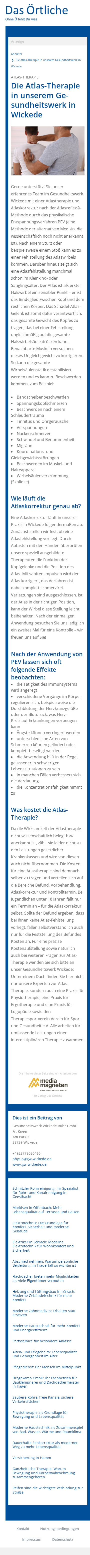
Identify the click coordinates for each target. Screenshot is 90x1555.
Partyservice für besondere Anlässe (42, 1341)
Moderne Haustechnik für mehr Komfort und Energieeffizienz (46, 1328)
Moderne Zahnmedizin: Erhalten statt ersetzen (44, 1313)
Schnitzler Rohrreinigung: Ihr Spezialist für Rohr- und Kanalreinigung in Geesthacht (45, 1192)
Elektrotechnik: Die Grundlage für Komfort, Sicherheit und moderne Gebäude (40, 1227)
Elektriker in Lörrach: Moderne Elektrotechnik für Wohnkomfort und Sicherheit (43, 1246)
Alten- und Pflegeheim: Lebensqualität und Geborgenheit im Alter (44, 1354)
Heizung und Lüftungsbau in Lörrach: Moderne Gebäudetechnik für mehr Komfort (43, 1296)
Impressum (31, 1539)
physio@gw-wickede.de (32, 1158)
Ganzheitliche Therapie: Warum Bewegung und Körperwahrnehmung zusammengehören (43, 1473)
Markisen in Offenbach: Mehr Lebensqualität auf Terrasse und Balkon (46, 1210)
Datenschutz (62, 1539)
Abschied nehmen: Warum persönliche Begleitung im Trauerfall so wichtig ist (45, 1263)
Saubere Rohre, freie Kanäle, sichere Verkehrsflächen (43, 1399)
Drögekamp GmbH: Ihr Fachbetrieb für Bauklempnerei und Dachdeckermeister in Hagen (45, 1382)
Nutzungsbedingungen (59, 1528)
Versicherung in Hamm (31, 1458)
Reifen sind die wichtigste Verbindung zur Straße (47, 1490)
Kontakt (22, 1528)
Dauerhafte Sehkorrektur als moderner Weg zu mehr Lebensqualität (45, 1445)
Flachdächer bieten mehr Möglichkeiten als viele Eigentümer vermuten (45, 1278)
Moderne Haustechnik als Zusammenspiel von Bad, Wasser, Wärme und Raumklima (47, 1430)
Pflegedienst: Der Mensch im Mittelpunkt (46, 1367)
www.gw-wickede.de (29, 1164)
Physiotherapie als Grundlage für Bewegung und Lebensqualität (40, 1415)
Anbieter (16, 54)
